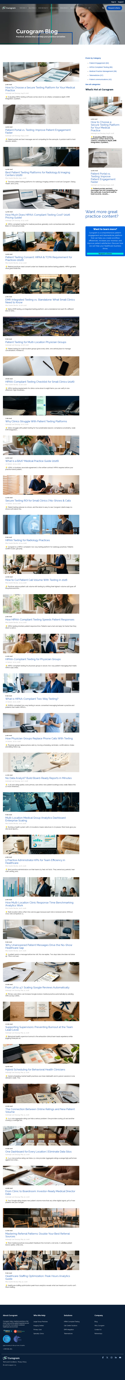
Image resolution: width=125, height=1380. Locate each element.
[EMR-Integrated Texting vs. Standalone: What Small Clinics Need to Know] (41, 284)
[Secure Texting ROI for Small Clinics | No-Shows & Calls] (41, 485)
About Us (73, 8)
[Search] (103, 8)
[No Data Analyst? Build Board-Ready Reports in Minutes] (41, 762)
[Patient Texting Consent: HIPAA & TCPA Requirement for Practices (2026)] (41, 241)
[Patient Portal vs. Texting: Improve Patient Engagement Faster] (41, 114)
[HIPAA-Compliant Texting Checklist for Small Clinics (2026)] (41, 366)
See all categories (92, 84)
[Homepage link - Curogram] (11, 1359)
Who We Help (42, 8)
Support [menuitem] (121, 2)
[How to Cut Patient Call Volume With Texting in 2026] (41, 564)
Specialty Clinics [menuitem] (38, 1333)
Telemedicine (96, 75)
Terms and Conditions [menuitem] (10, 1362)
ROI (89, 8)
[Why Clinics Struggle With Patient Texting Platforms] (41, 405)
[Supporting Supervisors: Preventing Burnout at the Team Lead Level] (41, 1011)
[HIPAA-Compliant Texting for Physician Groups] (41, 643)
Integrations (54, 8)
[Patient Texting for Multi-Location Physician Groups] (41, 326)
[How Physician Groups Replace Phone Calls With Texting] (41, 722)
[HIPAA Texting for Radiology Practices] (41, 524)
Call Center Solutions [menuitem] (70, 1325)
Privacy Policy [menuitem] (22, 1362)
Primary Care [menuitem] (37, 1329)
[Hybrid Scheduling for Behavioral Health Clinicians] (41, 1054)
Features (22, 8)
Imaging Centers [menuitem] (38, 1325)
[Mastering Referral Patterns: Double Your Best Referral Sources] (41, 1218)
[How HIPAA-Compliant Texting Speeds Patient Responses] (41, 604)
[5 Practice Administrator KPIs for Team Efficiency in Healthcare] (41, 844)
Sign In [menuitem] (113, 2)
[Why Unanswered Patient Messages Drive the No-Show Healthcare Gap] (41, 929)
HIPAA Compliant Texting (100, 67)
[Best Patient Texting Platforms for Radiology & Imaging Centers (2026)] (41, 156)
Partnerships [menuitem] (98, 1333)
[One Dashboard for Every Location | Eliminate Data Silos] (41, 1136)
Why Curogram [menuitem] (99, 1325)
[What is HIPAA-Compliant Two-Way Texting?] (41, 683)
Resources (63, 8)
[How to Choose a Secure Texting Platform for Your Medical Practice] (41, 72)
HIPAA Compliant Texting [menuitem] (71, 1321)
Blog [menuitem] (96, 1321)
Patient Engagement (99, 63)
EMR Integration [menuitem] (69, 1329)
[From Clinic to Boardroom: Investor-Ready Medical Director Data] (41, 1175)
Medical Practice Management (103, 71)
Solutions (32, 8)
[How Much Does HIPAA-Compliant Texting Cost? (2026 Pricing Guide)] (41, 199)
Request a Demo (114, 8)
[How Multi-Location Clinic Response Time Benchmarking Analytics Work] (41, 887)
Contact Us (83, 8)
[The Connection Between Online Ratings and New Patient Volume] (41, 1093)
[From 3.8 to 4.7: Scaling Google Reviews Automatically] (41, 972)
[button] (103, 1357)
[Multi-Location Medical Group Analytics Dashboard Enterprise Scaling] (41, 802)
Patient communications (100, 79)
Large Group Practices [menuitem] (40, 1321)
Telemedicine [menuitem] (68, 1333)
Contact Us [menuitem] (98, 1329)
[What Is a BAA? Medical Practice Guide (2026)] (41, 445)
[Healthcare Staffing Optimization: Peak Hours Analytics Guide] (41, 1260)
